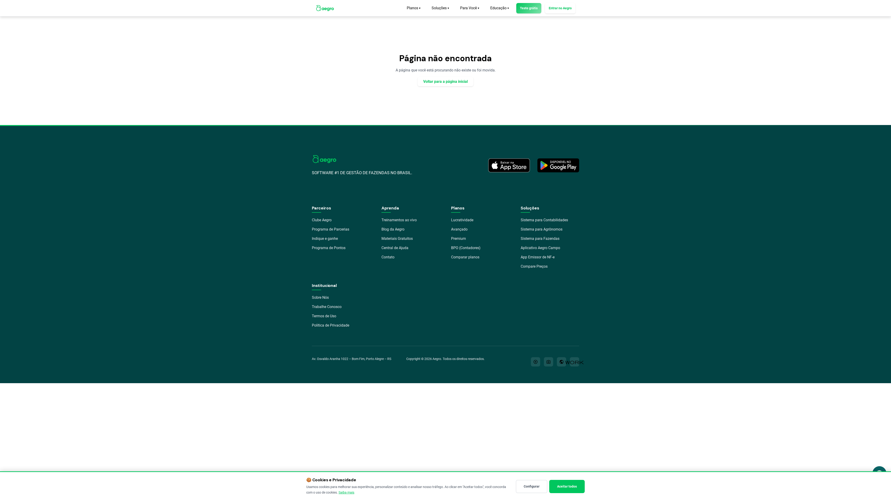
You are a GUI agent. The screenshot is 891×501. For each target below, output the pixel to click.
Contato (387, 257)
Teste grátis (529, 8)
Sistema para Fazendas (540, 238)
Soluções (440, 8)
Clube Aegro (322, 220)
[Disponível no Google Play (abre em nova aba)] (558, 165)
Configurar (531, 486)
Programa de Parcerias (330, 229)
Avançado (459, 229)
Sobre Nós (320, 297)
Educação (499, 8)
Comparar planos (465, 257)
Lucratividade (462, 220)
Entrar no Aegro (560, 8)
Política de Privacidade (330, 325)
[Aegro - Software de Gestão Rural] (325, 8)
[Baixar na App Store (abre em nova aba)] (509, 165)
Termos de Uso (324, 316)
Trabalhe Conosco (327, 307)
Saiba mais (346, 492)
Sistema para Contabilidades (544, 220)
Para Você (469, 8)
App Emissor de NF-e (538, 257)
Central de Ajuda (394, 248)
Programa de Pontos (328, 248)
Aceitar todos (567, 486)
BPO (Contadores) (466, 248)
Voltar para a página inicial (445, 81)
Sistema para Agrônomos (541, 229)
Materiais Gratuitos (397, 238)
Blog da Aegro (392, 229)
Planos (413, 8)
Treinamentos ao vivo (399, 220)
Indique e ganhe (325, 238)
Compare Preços (534, 266)
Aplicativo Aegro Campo (540, 248)
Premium (458, 238)
